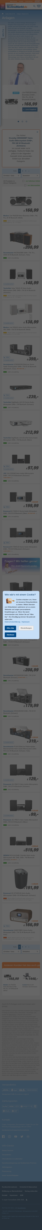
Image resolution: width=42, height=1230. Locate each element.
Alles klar (10, 628)
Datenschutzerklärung (12, 622)
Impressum (26, 622)
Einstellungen (26, 628)
